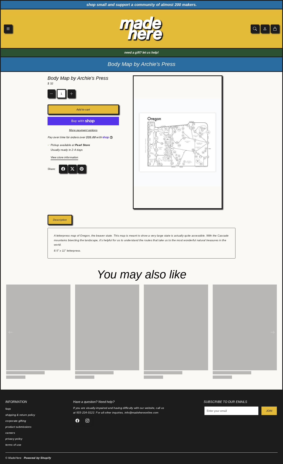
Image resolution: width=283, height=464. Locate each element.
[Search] (255, 28)
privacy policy (14, 438)
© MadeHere (13, 457)
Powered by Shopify (37, 457)
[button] (8, 28)
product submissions (18, 426)
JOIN (269, 410)
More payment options (83, 130)
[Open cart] (275, 28)
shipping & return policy (20, 414)
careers (10, 432)
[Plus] (71, 93)
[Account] (265, 28)
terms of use (13, 444)
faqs (8, 408)
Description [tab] (60, 219)
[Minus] (51, 93)
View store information (64, 157)
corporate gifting (15, 420)
